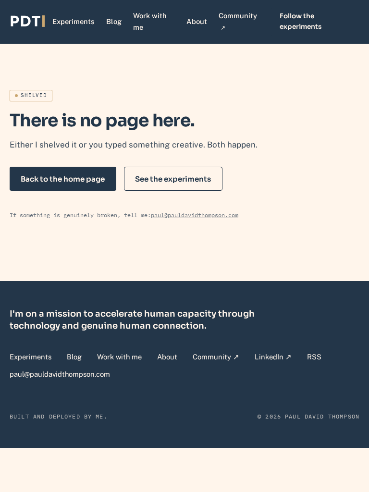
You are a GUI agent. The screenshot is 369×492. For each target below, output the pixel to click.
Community (239, 21)
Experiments (73, 21)
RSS (314, 357)
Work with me (150, 21)
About (196, 21)
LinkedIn (273, 356)
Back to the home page (63, 179)
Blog (114, 21)
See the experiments (173, 179)
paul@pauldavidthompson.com (194, 215)
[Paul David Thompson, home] (27, 21)
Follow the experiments (300, 21)
